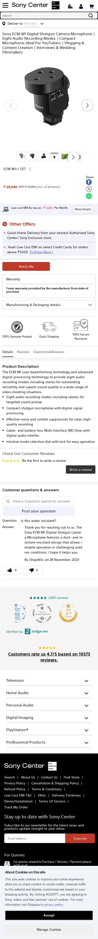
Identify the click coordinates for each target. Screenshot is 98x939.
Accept (49, 915)
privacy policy (53, 904)
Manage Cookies (49, 929)
